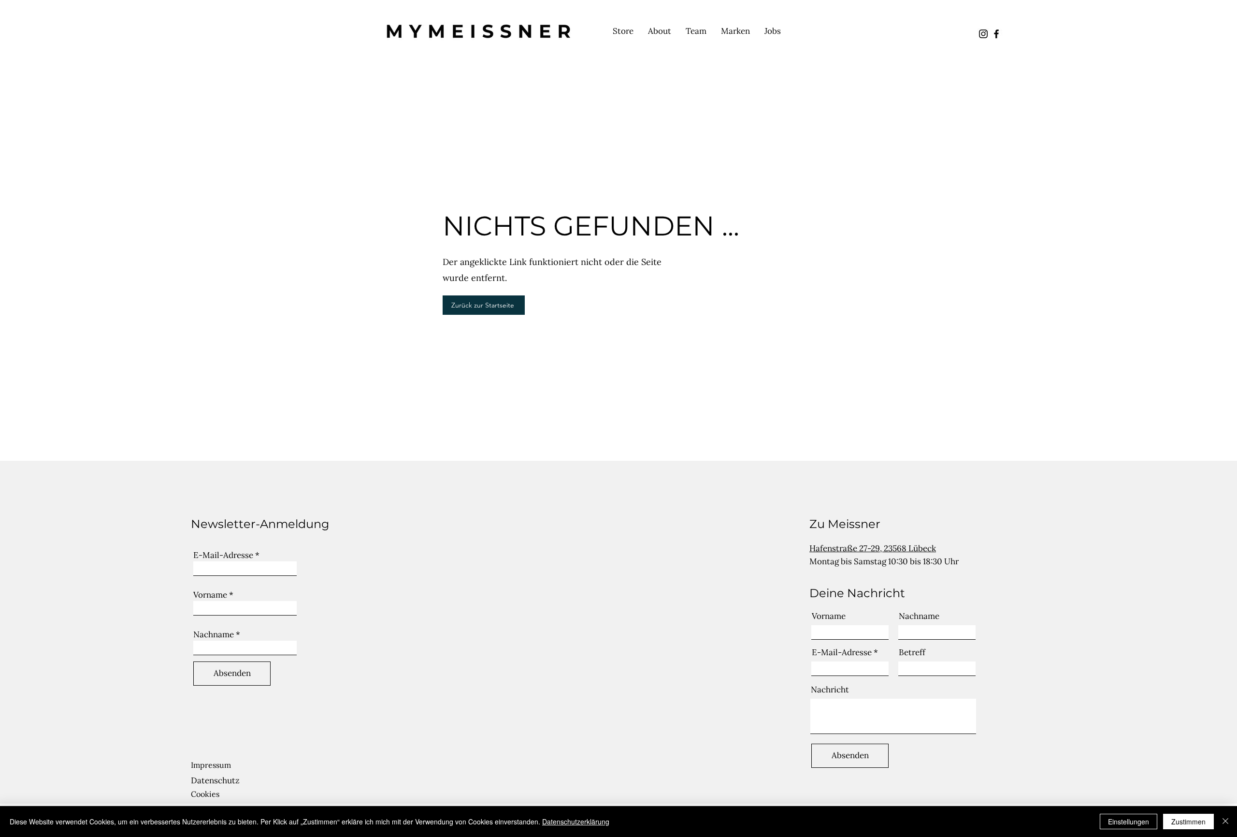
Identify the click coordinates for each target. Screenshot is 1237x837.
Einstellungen (1128, 821)
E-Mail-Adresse (223, 555)
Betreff (912, 652)
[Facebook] (996, 34)
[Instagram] (983, 34)
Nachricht (830, 690)
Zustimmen (1188, 821)
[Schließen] (1225, 821)
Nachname (213, 635)
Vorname (210, 595)
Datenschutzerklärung (575, 821)
